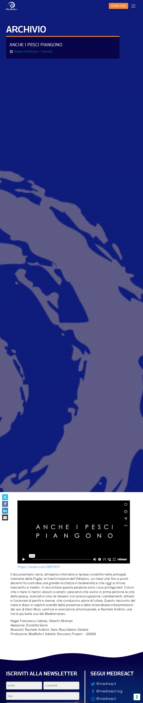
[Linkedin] (5, 511)
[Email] (5, 517)
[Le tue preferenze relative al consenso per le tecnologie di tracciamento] (137, 697)
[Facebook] (5, 504)
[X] (5, 497)
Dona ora (118, 5)
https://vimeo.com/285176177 (38, 567)
